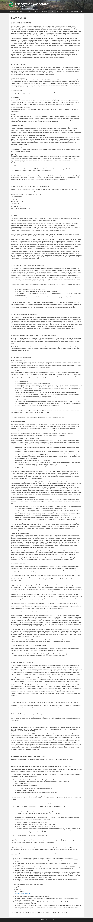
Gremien (29, 11)
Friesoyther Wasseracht (32, 4)
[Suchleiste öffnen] (82, 11)
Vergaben (37, 11)
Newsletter (44, 11)
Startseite (12, 11)
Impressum (59, 11)
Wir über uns (20, 11)
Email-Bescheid (74, 11)
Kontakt (51, 11)
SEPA (66, 11)
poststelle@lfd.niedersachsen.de (22, 893)
